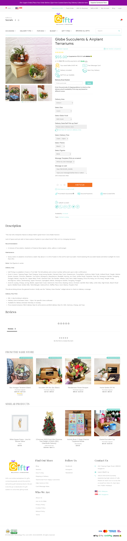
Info (86, 61)
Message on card (61, 166)
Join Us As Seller (41, 501)
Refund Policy (40, 511)
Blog (37, 466)
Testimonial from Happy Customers (48, 480)
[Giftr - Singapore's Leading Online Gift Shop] (63, 19)
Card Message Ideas (42, 486)
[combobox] (108, 31)
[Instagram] (18, 20)
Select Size (59, 107)
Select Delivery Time (62, 135)
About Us (39, 498)
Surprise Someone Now (99, 3)
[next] (120, 378)
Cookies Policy (40, 508)
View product (20, 373)
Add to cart (79, 185)
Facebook (68, 466)
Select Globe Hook (61, 115)
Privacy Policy (40, 504)
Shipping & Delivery (42, 476)
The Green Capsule (62, 49)
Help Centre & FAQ (42, 483)
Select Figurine (60, 150)
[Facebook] (15, 20)
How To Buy (40, 473)
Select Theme (60, 143)
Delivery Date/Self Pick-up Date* (66, 123)
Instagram (68, 469)
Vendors (38, 469)
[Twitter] (73, 206)
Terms (38, 515)
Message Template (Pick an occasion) (68, 158)
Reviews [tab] (10, 329)
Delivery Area (59, 99)
